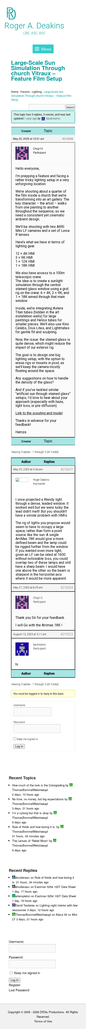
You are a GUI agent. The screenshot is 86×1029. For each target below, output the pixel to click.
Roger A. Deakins (34, 25)
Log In (19, 746)
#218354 (67, 587)
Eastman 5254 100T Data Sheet (55, 887)
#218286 (67, 138)
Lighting (37, 91)
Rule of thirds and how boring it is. (34, 827)
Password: (19, 722)
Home (14, 91)
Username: (19, 705)
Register (15, 985)
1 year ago (30, 118)
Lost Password (19, 990)
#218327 (67, 469)
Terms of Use (43, 1021)
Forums (25, 91)
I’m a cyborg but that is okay (30, 813)
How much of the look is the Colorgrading (38, 785)
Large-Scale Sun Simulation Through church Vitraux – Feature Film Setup (38, 70)
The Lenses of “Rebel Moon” (30, 841)
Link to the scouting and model (39, 413)
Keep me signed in (27, 739)
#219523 (67, 634)
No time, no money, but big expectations (38, 799)
